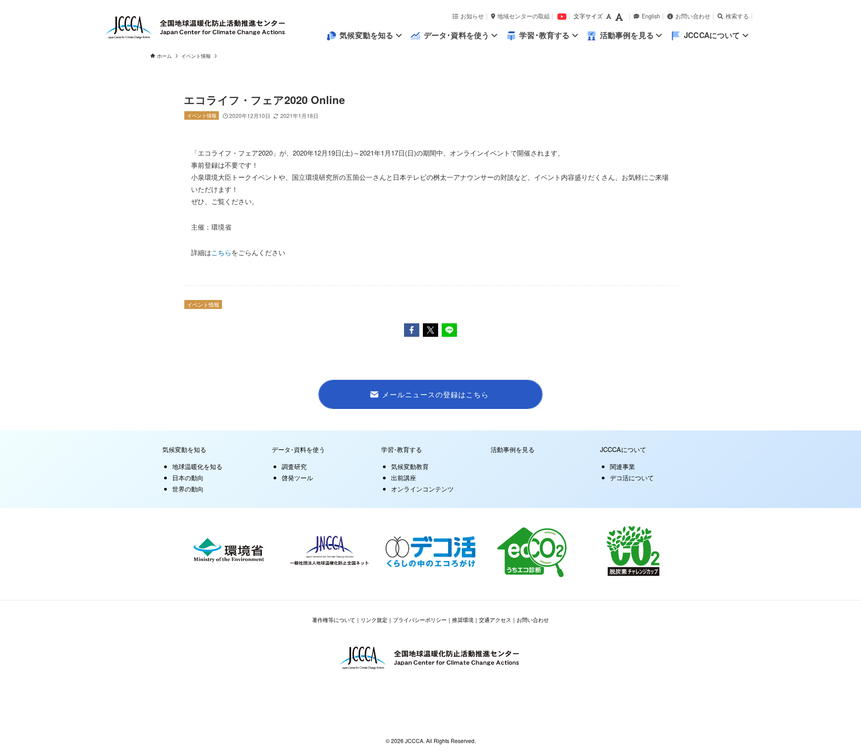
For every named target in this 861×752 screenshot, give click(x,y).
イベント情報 (202, 115)
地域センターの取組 (523, 16)
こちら (221, 252)
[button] (411, 330)
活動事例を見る (513, 449)
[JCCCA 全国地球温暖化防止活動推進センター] (215, 27)
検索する (737, 16)
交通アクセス (495, 619)
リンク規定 (374, 619)
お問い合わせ (692, 16)
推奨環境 (463, 619)
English (651, 16)
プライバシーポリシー (420, 619)
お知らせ (472, 16)
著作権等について (333, 619)
